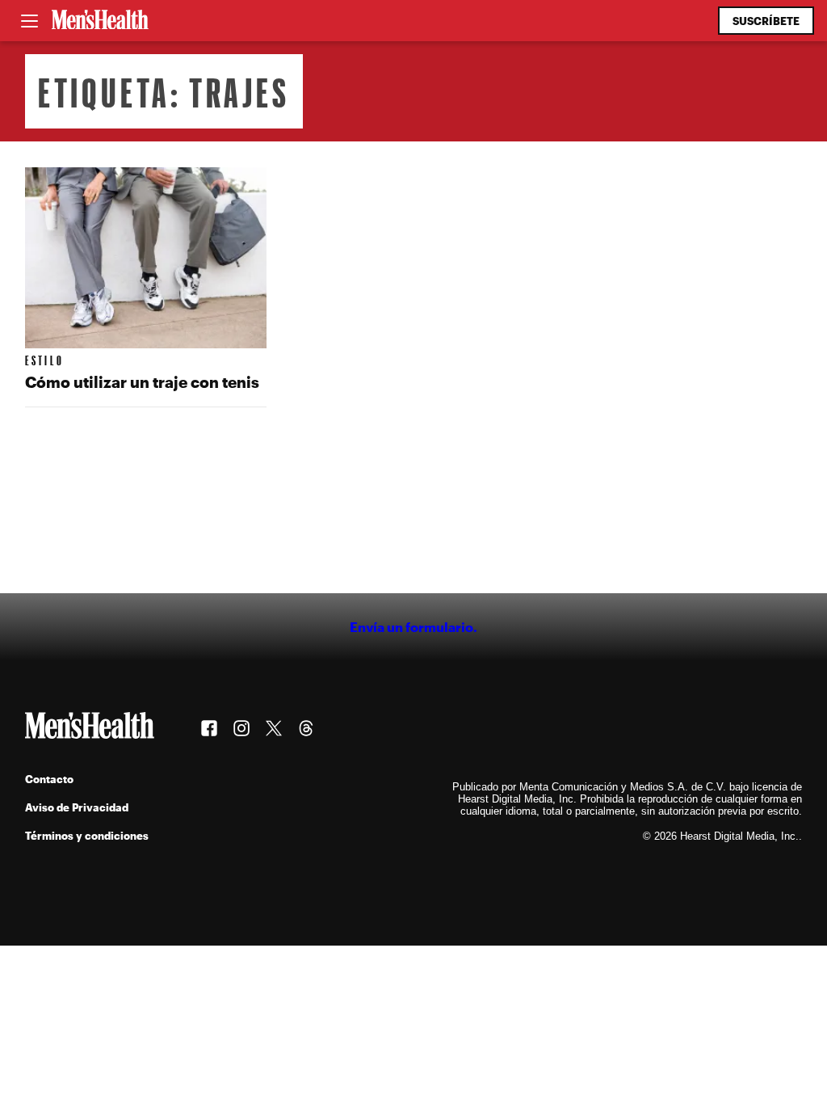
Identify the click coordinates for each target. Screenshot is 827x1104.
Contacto (49, 779)
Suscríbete (766, 21)
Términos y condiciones (87, 835)
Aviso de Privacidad (76, 807)
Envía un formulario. (413, 626)
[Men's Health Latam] (100, 21)
